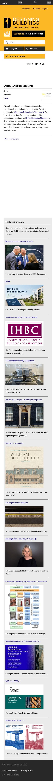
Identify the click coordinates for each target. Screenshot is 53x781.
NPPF (7, 281)
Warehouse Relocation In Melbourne (28, 112)
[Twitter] (36, 63)
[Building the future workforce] (24, 527)
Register (36, 9)
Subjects (13, 49)
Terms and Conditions (10, 775)
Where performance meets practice (19, 241)
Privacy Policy (27, 771)
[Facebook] (32, 63)
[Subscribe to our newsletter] (24, 36)
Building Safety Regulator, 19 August (19, 539)
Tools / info (33, 49)
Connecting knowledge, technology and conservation (26, 581)
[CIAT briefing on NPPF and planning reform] (24, 305)
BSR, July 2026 (11, 681)
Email (6, 98)
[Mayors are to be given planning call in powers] (24, 428)
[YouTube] (43, 63)
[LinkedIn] (39, 63)
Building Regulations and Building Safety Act (22, 641)
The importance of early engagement (19, 361)
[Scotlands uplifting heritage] (24, 749)
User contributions (11, 139)
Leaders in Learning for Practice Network (21, 317)
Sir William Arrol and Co (14, 720)
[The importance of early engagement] (24, 385)
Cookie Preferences (9, 771)
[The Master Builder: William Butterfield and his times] (24, 488)
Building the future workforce (16, 503)
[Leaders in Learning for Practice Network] (24, 345)
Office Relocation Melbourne (37, 118)
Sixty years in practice (14, 443)
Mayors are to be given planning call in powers (23, 400)
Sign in (45, 9)
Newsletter (25, 9)
